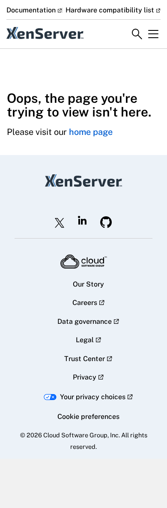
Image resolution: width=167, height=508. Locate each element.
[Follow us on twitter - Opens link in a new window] (59, 222)
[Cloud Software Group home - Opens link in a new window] (83, 261)
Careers (84, 303)
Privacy (84, 377)
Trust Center (84, 359)
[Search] (137, 34)
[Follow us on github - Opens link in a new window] (106, 222)
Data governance (84, 321)
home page (91, 132)
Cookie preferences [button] (88, 416)
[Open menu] (153, 34)
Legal (85, 340)
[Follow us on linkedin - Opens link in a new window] (82, 220)
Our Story (88, 284)
